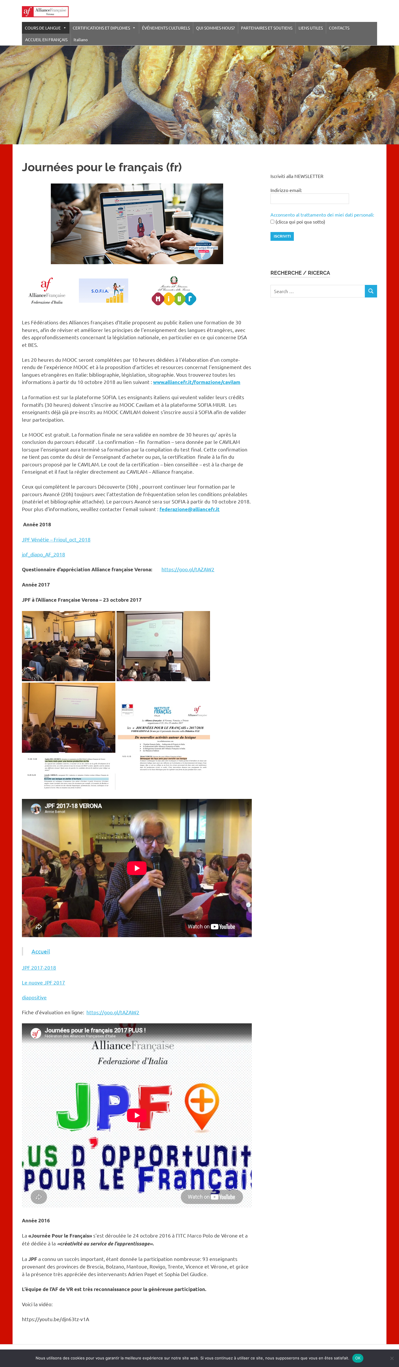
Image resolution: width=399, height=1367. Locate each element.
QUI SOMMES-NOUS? (215, 27)
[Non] (392, 1358)
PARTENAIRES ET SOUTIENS (266, 27)
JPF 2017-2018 (39, 967)
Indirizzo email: (286, 190)
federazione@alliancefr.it (189, 509)
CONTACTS (339, 27)
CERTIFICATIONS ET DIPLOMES (101, 27)
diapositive (34, 997)
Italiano (81, 39)
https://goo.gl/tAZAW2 (188, 569)
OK (358, 1358)
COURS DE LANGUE (43, 27)
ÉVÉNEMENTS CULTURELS (166, 27)
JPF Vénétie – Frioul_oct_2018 (56, 539)
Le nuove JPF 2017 (43, 982)
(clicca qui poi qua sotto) (299, 221)
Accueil (41, 951)
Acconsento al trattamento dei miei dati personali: (322, 214)
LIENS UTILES (311, 27)
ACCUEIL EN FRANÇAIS (46, 39)
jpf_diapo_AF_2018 (43, 554)
